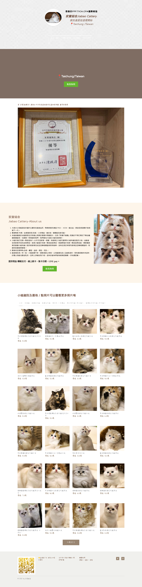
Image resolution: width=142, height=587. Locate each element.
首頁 (52, 38)
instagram (87, 38)
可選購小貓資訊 (66, 38)
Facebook (77, 38)
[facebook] (117, 558)
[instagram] (122, 558)
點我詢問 (71, 84)
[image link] (26, 565)
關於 (57, 38)
